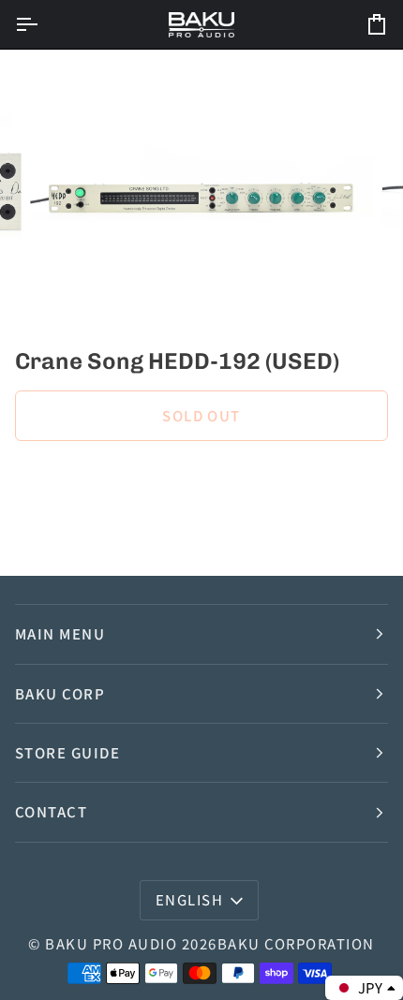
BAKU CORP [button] (60, 693)
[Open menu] (43, 24)
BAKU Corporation (296, 943)
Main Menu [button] (60, 633)
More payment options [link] (88, 529)
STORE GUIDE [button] (67, 752)
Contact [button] (51, 811)
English (189, 899)
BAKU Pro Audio (111, 943)
